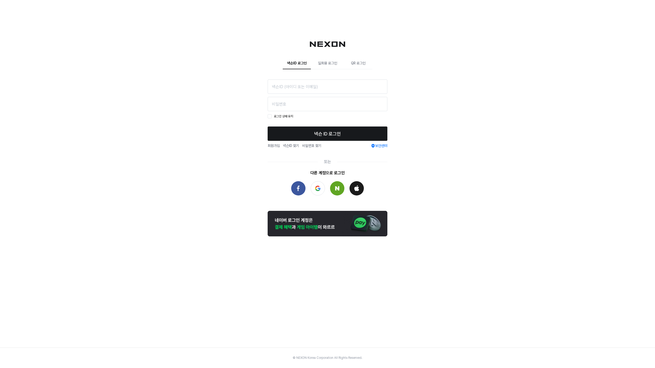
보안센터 (381, 146)
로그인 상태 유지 (283, 116)
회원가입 (274, 146)
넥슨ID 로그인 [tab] (297, 63)
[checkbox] (270, 116)
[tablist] (327, 63)
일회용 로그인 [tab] (327, 63)
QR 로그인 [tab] (358, 63)
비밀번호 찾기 (311, 146)
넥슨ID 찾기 (291, 146)
